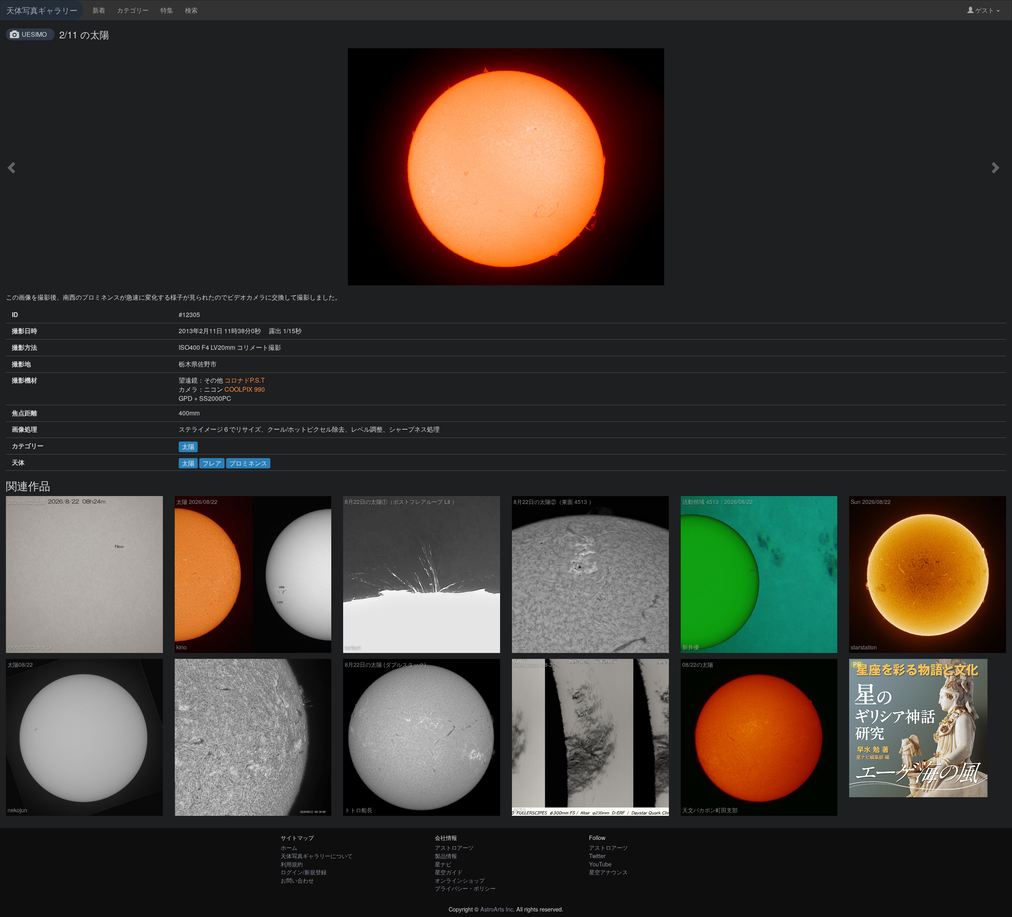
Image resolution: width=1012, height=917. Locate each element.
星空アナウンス (608, 872)
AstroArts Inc (496, 909)
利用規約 (292, 864)
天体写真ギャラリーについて (317, 855)
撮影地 (21, 364)
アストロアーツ (454, 847)
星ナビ (443, 864)
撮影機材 (24, 380)
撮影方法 (24, 347)
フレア (211, 463)
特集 (166, 10)
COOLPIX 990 (245, 389)
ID (15, 314)
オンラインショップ (460, 880)
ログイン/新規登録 (304, 872)
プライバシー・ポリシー (465, 888)
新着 (99, 10)
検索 (191, 10)
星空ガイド (449, 872)
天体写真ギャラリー (41, 10)
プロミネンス (248, 463)
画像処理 (24, 429)
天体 (18, 462)
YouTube (600, 864)
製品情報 (446, 855)
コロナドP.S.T (245, 380)
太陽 (188, 446)
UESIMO (34, 34)
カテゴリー (133, 10)
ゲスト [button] (985, 10)
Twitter (597, 855)
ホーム (289, 847)
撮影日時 (24, 330)
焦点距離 (24, 413)
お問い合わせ (297, 880)
